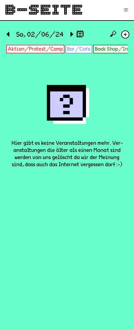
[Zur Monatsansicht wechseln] (80, 34)
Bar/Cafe (79, 49)
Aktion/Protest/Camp (35, 49)
